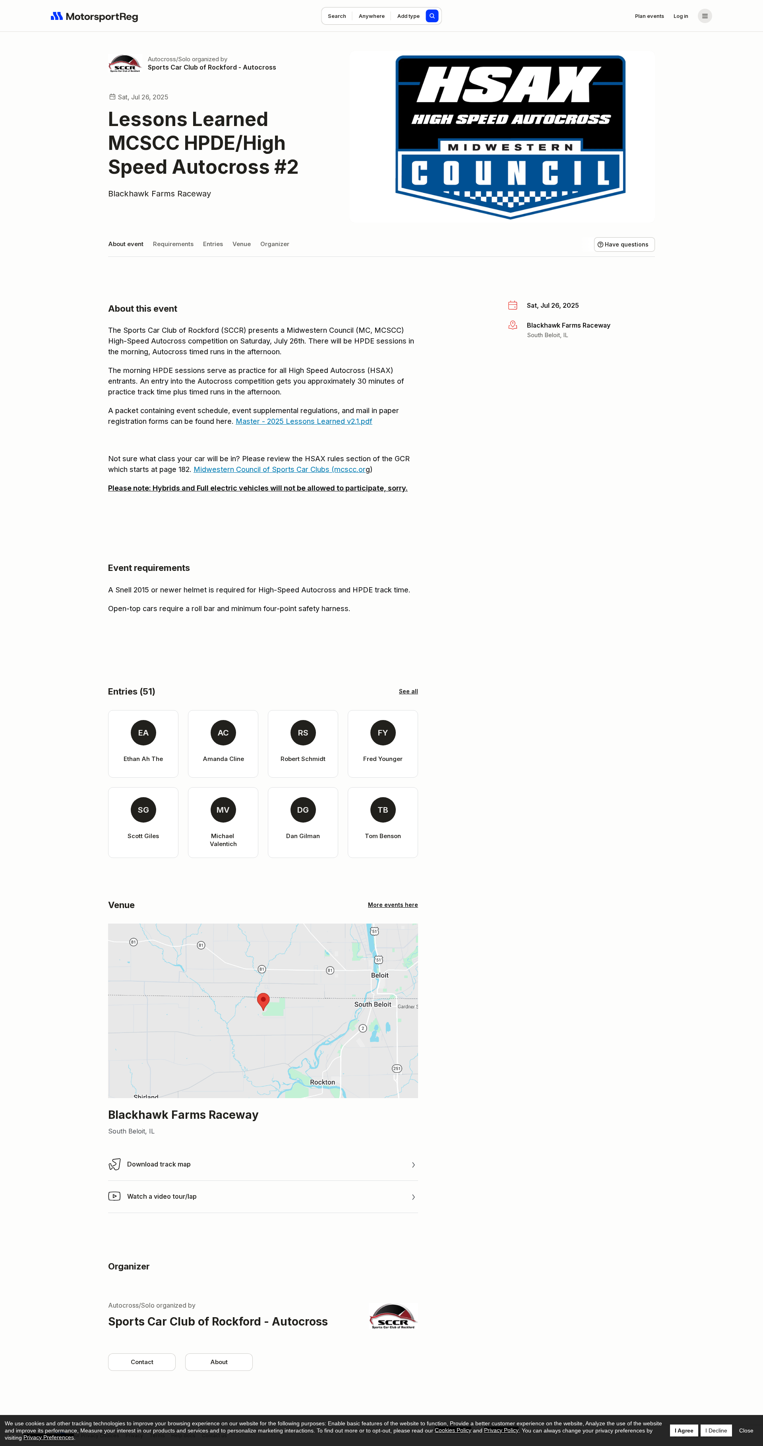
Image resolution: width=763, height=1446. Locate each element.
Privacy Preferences (48, 1437)
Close (746, 1430)
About (219, 1362)
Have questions (627, 244)
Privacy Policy (501, 1430)
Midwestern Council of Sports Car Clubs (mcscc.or (280, 469)
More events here (393, 904)
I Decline (716, 1430)
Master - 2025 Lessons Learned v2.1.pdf (304, 421)
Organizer (274, 244)
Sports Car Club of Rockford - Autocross (212, 67)
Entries (213, 244)
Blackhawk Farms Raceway (159, 193)
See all (408, 691)
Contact (142, 1362)
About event (125, 244)
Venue (241, 244)
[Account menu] (705, 16)
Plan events (649, 16)
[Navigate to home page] (94, 16)
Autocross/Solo (169, 59)
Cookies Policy (453, 1430)
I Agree (684, 1430)
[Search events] (432, 16)
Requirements (173, 244)
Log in (681, 16)
